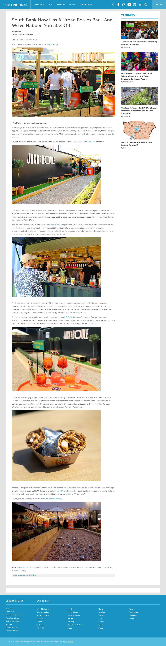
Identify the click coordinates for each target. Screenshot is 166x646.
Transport (60, 4)
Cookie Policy (11, 628)
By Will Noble (125, 47)
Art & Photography (44, 609)
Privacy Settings (12, 631)
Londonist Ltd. (68, 642)
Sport (100, 625)
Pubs (50, 4)
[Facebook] (118, 4)
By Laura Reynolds (127, 81)
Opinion (101, 612)
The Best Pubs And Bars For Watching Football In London (139, 43)
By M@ (123, 148)
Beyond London (86, 4)
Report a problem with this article (24, 575)
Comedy (40, 618)
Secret (101, 622)
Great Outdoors (74, 615)
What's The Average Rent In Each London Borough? (136, 143)
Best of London (43, 612)
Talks (131, 609)
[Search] (145, 4)
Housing (71, 622)
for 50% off (61, 491)
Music (70, 628)
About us (9, 609)
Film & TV (40, 628)
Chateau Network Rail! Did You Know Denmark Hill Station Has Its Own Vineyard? (139, 111)
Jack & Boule (52, 44)
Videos (132, 618)
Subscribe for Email (13, 615)
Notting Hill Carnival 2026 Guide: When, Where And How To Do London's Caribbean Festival (137, 76)
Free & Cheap (73, 612)
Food (70, 609)
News (100, 609)
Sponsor (17, 31)
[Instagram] (123, 4)
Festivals (40, 625)
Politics (101, 615)
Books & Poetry (43, 615)
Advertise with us (12, 618)
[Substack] (134, 4)
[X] (112, 4)
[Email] (140, 4)
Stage (100, 628)
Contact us (10, 612)
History (72, 4)
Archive (9, 624)
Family (39, 622)
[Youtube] (129, 4)
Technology (134, 612)
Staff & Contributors (13, 621)
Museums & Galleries (76, 625)
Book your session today (51, 499)
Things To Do (39, 4)
